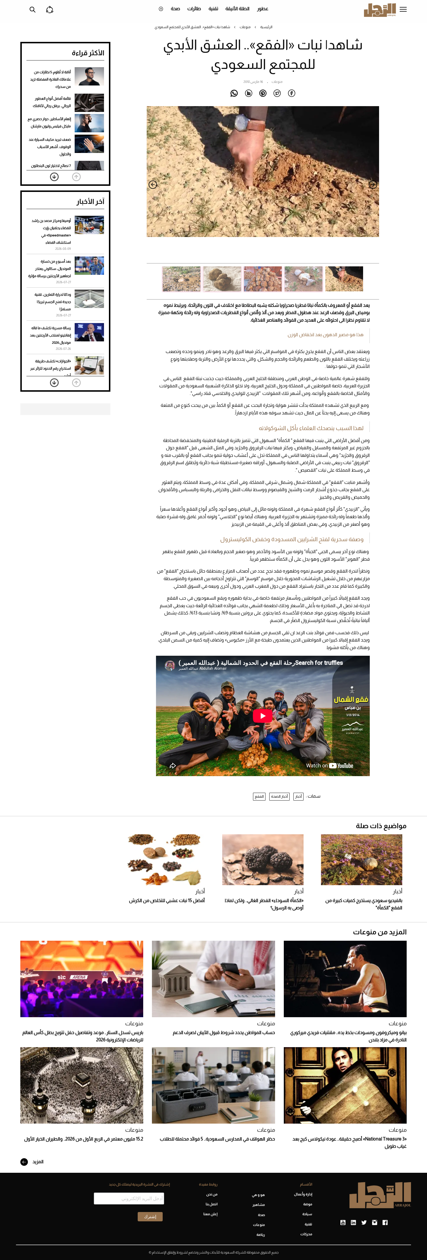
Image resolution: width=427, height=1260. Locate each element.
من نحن (211, 1194)
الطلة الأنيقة (237, 8)
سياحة (307, 1214)
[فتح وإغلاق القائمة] (403, 10)
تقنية (213, 8)
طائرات (194, 8)
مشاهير (258, 1205)
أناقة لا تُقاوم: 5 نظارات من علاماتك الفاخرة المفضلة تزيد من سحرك (50, 79)
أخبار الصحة (279, 796)
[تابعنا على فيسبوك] (385, 1223)
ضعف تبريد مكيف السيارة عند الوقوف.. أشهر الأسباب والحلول (50, 147)
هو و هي (258, 1195)
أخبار (298, 796)
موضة (307, 1204)
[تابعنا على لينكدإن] (353, 1223)
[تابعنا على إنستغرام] (374, 1223)
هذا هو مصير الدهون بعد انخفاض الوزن (326, 334)
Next (152, 184)
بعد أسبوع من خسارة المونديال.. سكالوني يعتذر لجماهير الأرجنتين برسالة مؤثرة (49, 268)
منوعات (245, 27)
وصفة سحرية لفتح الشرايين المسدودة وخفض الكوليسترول (292, 539)
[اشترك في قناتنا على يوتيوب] (342, 1223)
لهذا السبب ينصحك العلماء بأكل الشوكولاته (311, 428)
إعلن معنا (210, 1214)
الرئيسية (266, 27)
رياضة (260, 1235)
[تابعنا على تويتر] (364, 1223)
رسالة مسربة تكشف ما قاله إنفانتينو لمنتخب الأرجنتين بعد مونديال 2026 (50, 335)
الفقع (259, 796)
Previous (373, 184)
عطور (262, 8)
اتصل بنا (211, 1204)
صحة (175, 8)
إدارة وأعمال (303, 1194)
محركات (306, 1234)
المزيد (38, 1161)
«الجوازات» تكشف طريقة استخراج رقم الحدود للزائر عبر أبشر (50, 368)
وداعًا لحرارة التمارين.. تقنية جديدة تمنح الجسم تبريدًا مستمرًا (53, 302)
